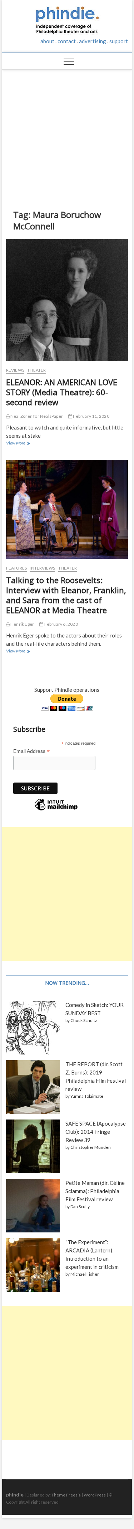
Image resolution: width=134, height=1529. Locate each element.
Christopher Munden (90, 1147)
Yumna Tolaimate (86, 1096)
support (118, 41)
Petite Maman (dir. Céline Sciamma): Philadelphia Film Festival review (95, 1191)
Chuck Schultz (83, 1020)
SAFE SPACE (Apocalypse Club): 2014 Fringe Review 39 (95, 1131)
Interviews (42, 568)
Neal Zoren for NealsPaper (36, 416)
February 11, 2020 (90, 416)
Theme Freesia (66, 1495)
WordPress (95, 1495)
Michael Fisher (84, 1274)
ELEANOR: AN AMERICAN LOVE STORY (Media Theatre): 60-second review (61, 392)
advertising (92, 41)
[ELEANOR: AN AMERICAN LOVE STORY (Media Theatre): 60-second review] (67, 300)
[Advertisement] (67, 134)
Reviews (15, 370)
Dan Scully (80, 1206)
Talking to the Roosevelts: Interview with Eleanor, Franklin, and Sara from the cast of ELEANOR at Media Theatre (66, 595)
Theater (36, 370)
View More (17, 443)
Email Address (31, 751)
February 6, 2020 (60, 624)
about (47, 41)
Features (16, 568)
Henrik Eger (22, 624)
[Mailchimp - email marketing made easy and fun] (56, 810)
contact (67, 41)
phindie (15, 1494)
